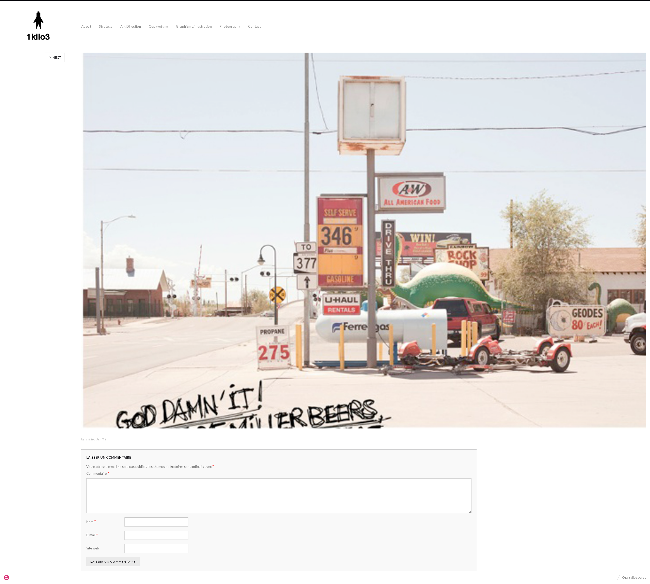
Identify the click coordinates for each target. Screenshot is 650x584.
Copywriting (158, 26)
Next (56, 57)
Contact (254, 26)
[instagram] (6, 577)
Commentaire (97, 473)
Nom (91, 521)
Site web (92, 548)
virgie (90, 439)
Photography (230, 26)
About (86, 26)
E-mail (92, 535)
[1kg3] (38, 26)
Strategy (105, 26)
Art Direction (130, 26)
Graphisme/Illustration (194, 26)
